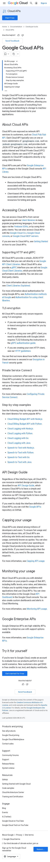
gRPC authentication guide (23, 343)
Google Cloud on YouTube (13, 821)
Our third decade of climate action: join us (21, 843)
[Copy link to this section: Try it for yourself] (30, 651)
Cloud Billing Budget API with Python (24, 424)
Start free (9, 18)
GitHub (5, 780)
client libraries (28, 220)
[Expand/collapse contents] (16, 61)
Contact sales (8, 744)
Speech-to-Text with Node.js (20, 447)
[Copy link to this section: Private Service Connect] (34, 370)
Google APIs (35, 507)
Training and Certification (12, 797)
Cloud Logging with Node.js (20, 428)
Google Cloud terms (12, 839)
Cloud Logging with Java (18, 443)
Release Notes (8, 764)
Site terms (29, 835)
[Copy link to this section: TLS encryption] (23, 308)
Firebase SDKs (21, 226)
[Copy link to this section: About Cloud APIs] (30, 124)
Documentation (16, 27)
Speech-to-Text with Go (18, 457)
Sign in (44, 3)
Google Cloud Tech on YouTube (15, 825)
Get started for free (14, 673)
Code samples (8, 788)
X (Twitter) (6, 817)
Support (5, 759)
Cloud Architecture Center (13, 792)
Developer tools (32, 27)
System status (8, 768)
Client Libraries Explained (18, 285)
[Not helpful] (23, 35)
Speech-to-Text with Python (20, 452)
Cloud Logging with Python (19, 433)
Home (4, 27)
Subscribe (41, 849)
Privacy (19, 835)
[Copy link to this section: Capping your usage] (34, 520)
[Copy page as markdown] (13, 54)
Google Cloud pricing (10, 735)
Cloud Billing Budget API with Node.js (24, 419)
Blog (4, 808)
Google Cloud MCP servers (25, 236)
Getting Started (41, 241)
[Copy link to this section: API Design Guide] (30, 472)
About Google (8, 835)
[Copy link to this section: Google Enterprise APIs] (38, 619)
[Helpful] (19, 35)
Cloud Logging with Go (17, 438)
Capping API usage (36, 561)
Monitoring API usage (37, 609)
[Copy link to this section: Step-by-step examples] (33, 405)
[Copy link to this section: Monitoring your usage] (37, 571)
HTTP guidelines (23, 351)
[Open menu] (4, 3)
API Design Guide (26, 485)
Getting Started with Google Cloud (16, 784)
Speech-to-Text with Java (19, 462)
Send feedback (12, 41)
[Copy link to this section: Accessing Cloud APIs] (36, 210)
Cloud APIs (14, 11)
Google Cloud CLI (18, 233)
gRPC (14, 267)
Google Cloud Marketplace (13, 739)
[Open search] (31, 3)
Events (5, 812)
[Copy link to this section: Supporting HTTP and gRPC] (38, 252)
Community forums (10, 755)
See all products (9, 731)
